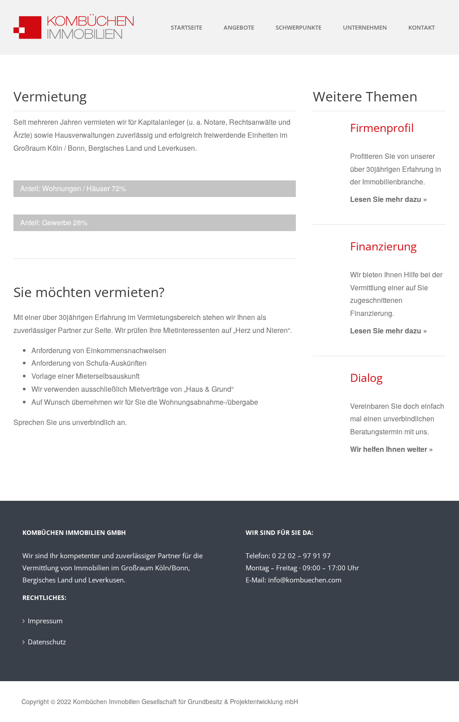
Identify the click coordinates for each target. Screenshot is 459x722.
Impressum (45, 620)
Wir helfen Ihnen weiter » (391, 449)
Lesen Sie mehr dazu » (388, 199)
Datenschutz (47, 641)
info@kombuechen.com (305, 579)
